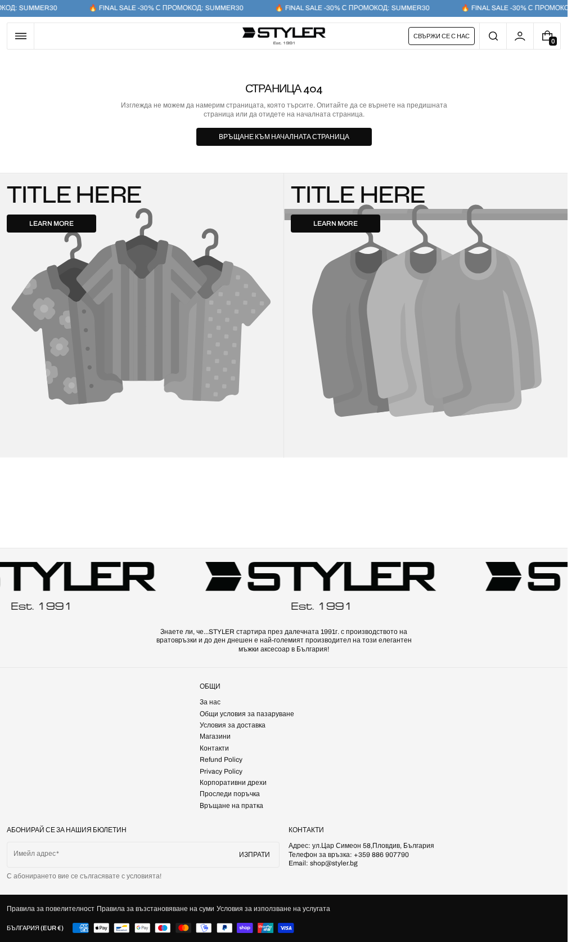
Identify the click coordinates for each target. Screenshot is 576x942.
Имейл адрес (35, 854)
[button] (20, 36)
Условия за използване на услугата (273, 909)
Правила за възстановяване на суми (155, 909)
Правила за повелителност (50, 909)
